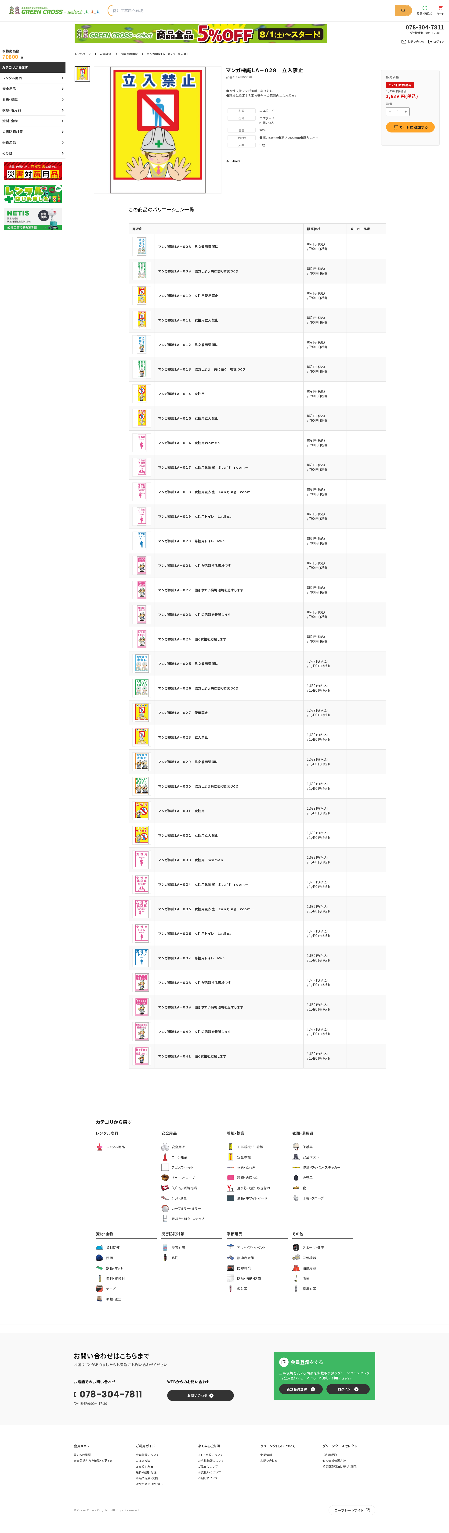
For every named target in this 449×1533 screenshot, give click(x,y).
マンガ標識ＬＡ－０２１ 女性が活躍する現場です (194, 565)
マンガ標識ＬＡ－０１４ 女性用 (181, 393)
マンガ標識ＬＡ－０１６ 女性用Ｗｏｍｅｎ (189, 442)
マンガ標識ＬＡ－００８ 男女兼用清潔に (188, 246)
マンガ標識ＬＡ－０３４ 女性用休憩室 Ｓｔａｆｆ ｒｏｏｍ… (203, 884)
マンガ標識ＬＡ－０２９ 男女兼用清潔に (188, 761)
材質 (241, 111)
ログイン (344, 1389)
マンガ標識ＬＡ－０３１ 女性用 (181, 810)
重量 (241, 130)
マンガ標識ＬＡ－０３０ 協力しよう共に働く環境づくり (198, 786)
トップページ (83, 54)
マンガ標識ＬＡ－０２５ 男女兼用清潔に (188, 663)
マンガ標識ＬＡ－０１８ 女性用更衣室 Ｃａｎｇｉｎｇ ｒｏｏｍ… (206, 492)
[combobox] (251, 10)
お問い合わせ (197, 1395)
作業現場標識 (129, 54)
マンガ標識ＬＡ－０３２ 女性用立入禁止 (188, 835)
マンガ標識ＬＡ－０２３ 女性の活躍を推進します (194, 614)
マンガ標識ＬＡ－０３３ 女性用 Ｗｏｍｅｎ (190, 860)
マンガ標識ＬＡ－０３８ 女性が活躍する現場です (194, 982)
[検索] (403, 10)
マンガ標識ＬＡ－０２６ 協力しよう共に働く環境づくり (198, 688)
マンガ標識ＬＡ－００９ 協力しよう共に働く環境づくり (198, 271)
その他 (241, 137)
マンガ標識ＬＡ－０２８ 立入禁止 (183, 737)
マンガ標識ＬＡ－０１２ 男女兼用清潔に (188, 344)
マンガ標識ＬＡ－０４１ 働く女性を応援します (192, 1056)
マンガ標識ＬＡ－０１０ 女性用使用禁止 (188, 295)
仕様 (241, 118)
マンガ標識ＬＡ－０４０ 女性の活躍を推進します (194, 1031)
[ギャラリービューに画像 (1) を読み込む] (82, 73)
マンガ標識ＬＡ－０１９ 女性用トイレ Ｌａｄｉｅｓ (195, 516)
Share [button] (236, 161)
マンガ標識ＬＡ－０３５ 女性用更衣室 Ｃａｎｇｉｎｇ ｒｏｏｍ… (206, 909)
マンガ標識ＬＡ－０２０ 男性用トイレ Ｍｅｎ (191, 541)
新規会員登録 (297, 1389)
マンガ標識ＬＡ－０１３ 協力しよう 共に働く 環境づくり (201, 369)
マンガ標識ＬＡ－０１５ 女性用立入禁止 (188, 418)
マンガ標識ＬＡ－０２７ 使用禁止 (183, 712)
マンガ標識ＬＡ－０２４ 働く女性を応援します (192, 639)
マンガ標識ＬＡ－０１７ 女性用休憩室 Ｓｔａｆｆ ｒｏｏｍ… (203, 467)
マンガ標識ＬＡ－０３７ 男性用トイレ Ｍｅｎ (191, 958)
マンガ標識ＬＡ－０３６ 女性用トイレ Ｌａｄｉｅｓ (195, 933)
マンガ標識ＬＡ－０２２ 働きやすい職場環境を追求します (200, 590)
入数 (241, 145)
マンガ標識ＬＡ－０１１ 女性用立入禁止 (188, 320)
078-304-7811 (111, 1394)
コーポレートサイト (348, 1510)
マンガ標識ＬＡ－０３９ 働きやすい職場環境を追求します (200, 1007)
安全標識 (105, 54)
